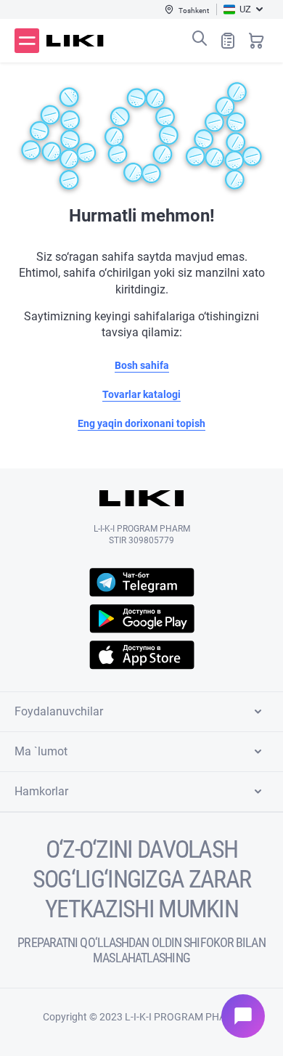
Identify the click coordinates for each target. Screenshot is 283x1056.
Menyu (27, 40)
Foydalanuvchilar (59, 711)
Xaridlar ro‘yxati (228, 40)
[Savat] (256, 40)
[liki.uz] (75, 40)
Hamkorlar (41, 791)
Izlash (199, 38)
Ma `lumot (41, 751)
